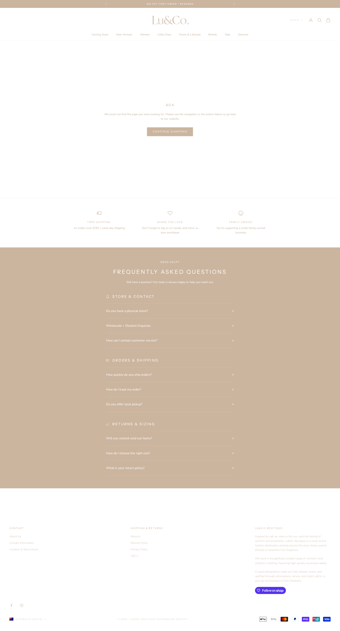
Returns (135, 536)
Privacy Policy (139, 549)
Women (145, 34)
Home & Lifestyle (189, 34)
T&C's (134, 556)
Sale (227, 34)
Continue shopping (170, 131)
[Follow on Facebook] (11, 605)
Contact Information (21, 543)
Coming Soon (100, 34)
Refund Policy (139, 543)
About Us (15, 536)
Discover (243, 34)
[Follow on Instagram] (22, 605)
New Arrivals (124, 34)
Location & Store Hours (24, 549)
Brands (212, 34)
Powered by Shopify (172, 619)
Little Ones (164, 34)
